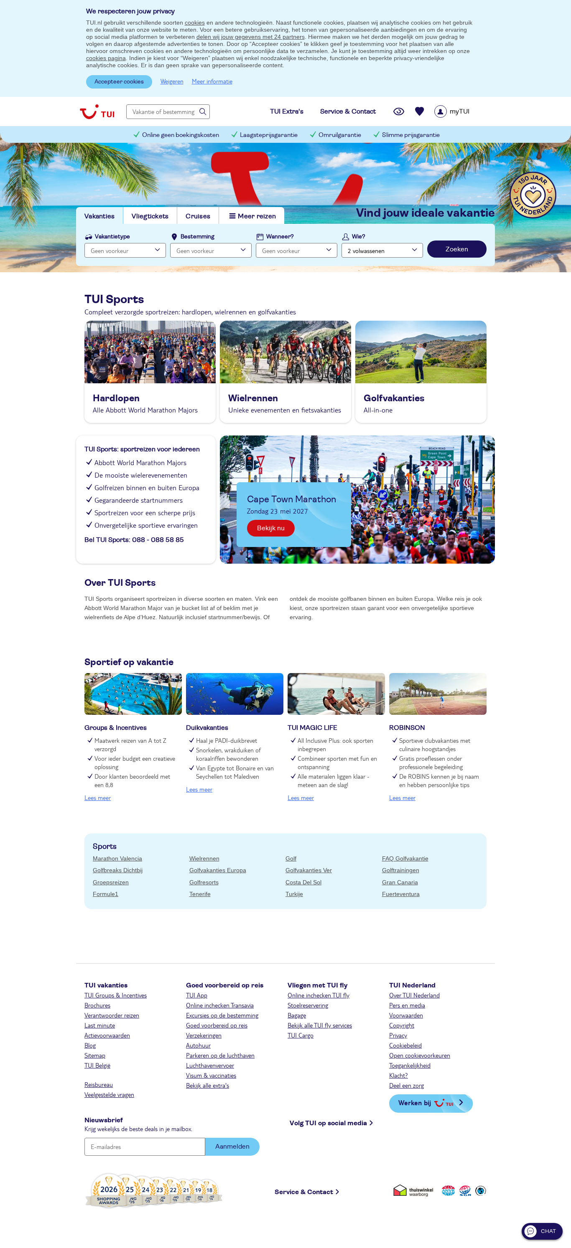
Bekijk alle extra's (207, 1085)
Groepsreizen (111, 882)
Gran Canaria (400, 882)
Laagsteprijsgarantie (269, 135)
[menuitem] (462, 111)
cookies (195, 22)
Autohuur (198, 1045)
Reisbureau (98, 1084)
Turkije (294, 894)
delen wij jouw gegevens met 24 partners (250, 36)
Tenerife (200, 894)
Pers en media (407, 1005)
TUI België (97, 1065)
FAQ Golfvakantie (405, 858)
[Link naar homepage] (97, 111)
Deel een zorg (406, 1085)
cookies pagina (106, 58)
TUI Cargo (301, 1035)
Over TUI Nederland (414, 995)
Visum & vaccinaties (211, 1075)
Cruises (198, 216)
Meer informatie (212, 81)
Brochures (97, 1005)
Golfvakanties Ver (309, 870)
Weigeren (172, 81)
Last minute (99, 1025)
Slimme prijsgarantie (411, 135)
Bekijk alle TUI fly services (320, 1025)
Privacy (398, 1035)
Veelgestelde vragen (109, 1094)
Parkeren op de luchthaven (220, 1055)
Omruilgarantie (340, 135)
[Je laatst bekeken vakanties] (398, 111)
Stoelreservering (308, 1005)
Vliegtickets (150, 216)
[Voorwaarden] (464, 1191)
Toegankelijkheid (410, 1065)
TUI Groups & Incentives (115, 995)
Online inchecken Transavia (220, 1005)
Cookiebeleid (405, 1045)
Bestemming (197, 237)
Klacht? (398, 1075)
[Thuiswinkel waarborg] (415, 1191)
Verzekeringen (204, 1035)
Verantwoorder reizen (111, 1015)
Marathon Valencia (117, 858)
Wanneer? (280, 237)
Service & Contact (304, 1192)
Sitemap (94, 1055)
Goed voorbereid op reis (216, 1025)
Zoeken (457, 249)
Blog (90, 1045)
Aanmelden (232, 1146)
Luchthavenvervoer (210, 1065)
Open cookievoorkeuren (419, 1055)
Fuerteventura (401, 894)
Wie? (358, 237)
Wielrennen (204, 858)
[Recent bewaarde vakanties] (419, 111)
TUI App (196, 995)
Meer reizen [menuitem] (257, 216)
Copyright (401, 1025)
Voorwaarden (406, 1015)
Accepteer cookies (119, 82)
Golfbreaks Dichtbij (118, 870)
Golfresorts (204, 882)
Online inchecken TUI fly (318, 995)
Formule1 (105, 894)
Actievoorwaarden (107, 1035)
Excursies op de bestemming (222, 1015)
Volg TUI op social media (328, 1123)
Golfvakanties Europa (217, 870)
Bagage (297, 1015)
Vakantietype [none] (112, 237)
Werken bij (414, 1102)
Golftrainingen (400, 870)
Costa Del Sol (303, 882)
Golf (291, 858)
